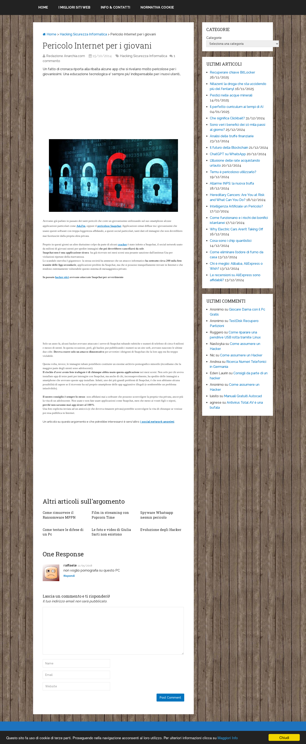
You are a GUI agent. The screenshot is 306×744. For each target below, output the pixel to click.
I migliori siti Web (74, 7)
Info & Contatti (115, 7)
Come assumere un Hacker (241, 355)
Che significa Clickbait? (227, 118)
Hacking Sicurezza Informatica (83, 34)
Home (43, 7)
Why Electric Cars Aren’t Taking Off (236, 229)
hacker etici (62, 277)
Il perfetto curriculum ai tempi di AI (236, 107)
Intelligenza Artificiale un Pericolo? (236, 206)
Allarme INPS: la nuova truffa (232, 183)
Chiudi (284, 737)
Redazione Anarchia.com (65, 56)
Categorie (214, 38)
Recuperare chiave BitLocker (232, 72)
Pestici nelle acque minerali (231, 95)
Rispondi (69, 575)
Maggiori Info (228, 737)
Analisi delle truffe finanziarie (232, 136)
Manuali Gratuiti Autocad (243, 396)
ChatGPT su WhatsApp (228, 154)
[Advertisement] (113, 110)
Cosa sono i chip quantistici (230, 241)
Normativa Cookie (157, 7)
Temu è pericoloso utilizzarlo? (233, 172)
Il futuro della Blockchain (229, 148)
